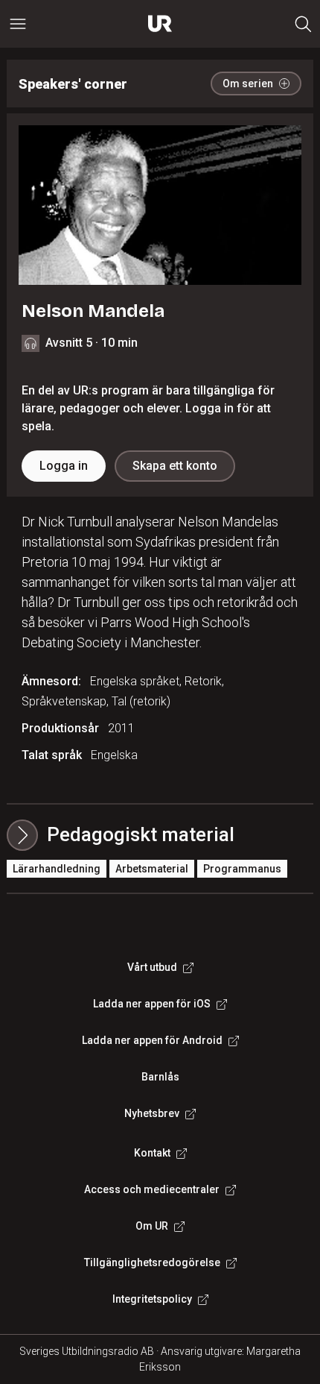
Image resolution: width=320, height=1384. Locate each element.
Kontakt (152, 1153)
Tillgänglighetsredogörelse (152, 1262)
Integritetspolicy (152, 1299)
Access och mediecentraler (152, 1189)
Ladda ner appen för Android (152, 1040)
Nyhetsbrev (151, 1113)
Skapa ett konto (174, 466)
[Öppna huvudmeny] (18, 24)
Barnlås (160, 1077)
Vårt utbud (152, 967)
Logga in (63, 466)
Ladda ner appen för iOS (152, 1004)
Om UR (151, 1226)
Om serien (248, 83)
